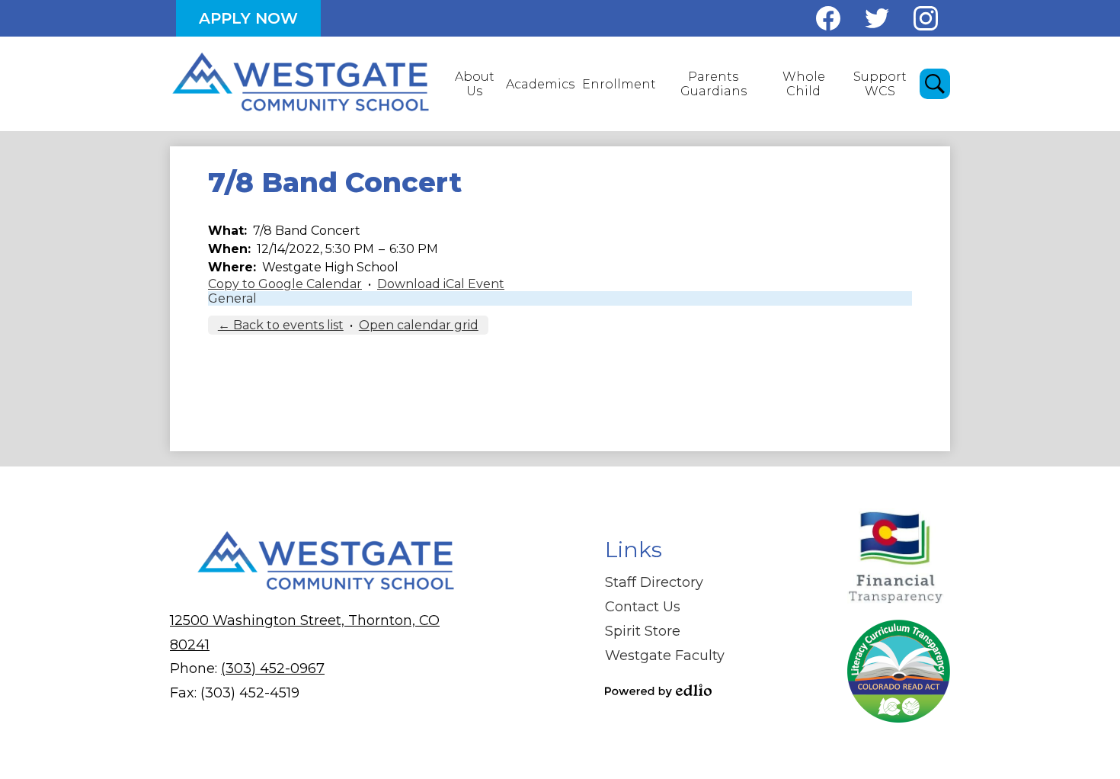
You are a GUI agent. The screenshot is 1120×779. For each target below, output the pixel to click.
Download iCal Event (440, 284)
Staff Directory (654, 582)
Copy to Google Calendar (285, 284)
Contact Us (642, 606)
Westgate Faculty (665, 655)
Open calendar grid (418, 325)
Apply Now (248, 18)
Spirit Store (642, 631)
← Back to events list (281, 325)
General (232, 298)
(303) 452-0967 (273, 668)
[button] (474, 84)
